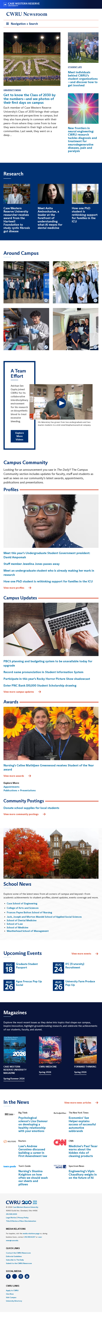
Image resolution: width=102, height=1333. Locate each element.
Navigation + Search (21, 24)
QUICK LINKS (13, 1248)
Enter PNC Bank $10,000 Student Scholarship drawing (39, 685)
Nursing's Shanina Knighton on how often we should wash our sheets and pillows (33, 1177)
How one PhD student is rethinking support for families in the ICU (48, 581)
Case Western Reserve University (25, 1207)
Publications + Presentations (19, 790)
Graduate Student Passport (27, 965)
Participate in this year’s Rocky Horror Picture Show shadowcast (46, 679)
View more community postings (21, 814)
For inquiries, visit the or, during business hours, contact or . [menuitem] (26, 1237)
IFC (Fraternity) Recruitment (74, 965)
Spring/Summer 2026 (14, 1078)
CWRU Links (12, 1286)
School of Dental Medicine (21, 920)
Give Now (10, 1294)
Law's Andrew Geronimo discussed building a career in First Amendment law (32, 1151)
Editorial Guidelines (14, 1256)
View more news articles (77, 1102)
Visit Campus (11, 1297)
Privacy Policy (23, 1217)
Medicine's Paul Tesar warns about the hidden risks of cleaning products (83, 1151)
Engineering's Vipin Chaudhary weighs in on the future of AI (83, 1174)
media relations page (31, 1233)
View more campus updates (18, 691)
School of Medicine (17, 927)
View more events (81, 953)
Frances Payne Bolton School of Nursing (29, 912)
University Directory (14, 1301)
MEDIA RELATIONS (16, 1229)
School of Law (15, 923)
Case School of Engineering (22, 903)
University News (12, 90)
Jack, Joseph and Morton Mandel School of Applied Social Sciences (44, 916)
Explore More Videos (19, 436)
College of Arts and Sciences (23, 907)
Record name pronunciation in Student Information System (43, 672)
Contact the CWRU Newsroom (18, 1253)
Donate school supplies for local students (31, 808)
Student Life (75, 67)
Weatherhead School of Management (28, 930)
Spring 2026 (45, 1072)
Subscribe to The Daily (15, 1260)
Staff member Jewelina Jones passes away (31, 564)
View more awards (13, 775)
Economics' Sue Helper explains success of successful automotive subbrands (82, 1124)
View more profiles (13, 587)
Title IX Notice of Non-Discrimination (21, 1221)
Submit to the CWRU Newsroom (19, 1263)
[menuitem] (51, 1253)
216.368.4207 (29, 1237)
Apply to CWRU (12, 1290)
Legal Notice (11, 1217)
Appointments (11, 786)
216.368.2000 (11, 1214)
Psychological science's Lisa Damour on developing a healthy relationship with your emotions (33, 1124)
